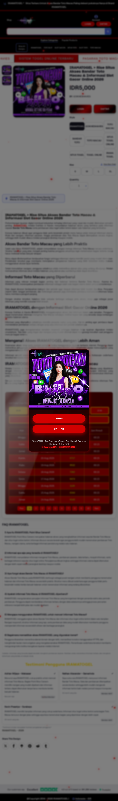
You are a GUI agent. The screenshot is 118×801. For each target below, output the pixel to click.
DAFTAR (59, 429)
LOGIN (59, 418)
